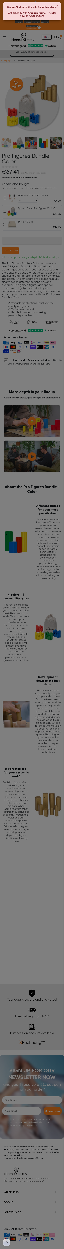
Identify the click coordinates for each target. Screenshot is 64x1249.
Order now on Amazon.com (38, 14)
